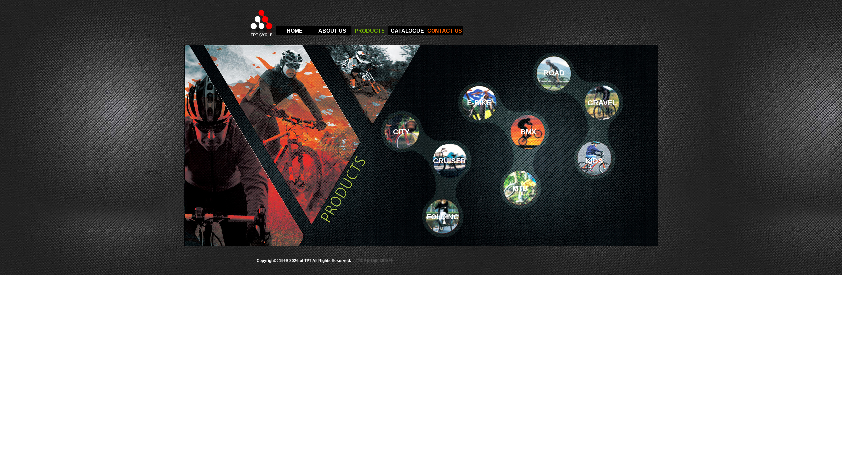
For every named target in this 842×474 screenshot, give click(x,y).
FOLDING (443, 217)
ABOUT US (332, 31)
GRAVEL (602, 103)
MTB (520, 188)
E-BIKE (479, 103)
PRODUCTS (370, 31)
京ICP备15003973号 (374, 260)
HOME (295, 31)
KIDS (594, 161)
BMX (528, 132)
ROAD (554, 73)
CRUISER (449, 161)
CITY (401, 132)
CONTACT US (444, 31)
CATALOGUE (407, 31)
